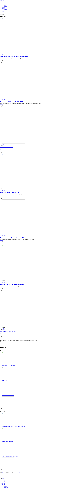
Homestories (5, 6)
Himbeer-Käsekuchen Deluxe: (6, 147)
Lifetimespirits (4, 472)
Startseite (3, 478)
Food (2, 99)
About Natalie (5, 486)
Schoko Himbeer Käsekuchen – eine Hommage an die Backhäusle (14, 56)
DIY (4, 4)
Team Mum (3, 7)
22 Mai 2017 (3, 282)
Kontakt (3, 11)
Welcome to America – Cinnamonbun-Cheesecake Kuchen (10, 456)
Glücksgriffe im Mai (4, 380)
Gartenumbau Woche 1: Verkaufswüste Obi (8, 395)
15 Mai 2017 (3, 329)
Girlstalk (5, 5)
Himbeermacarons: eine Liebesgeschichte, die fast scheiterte (13, 237)
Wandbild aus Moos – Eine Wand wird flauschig (8, 365)
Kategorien (3, 2)
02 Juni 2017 (3, 190)
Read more (1, 104)
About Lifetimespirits (4, 8)
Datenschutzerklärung (16, 472)
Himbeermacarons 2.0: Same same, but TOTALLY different (12, 101)
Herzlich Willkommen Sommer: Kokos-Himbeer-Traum (12, 284)
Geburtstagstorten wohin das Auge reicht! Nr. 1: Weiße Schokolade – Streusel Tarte (13, 426)
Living (4, 3)
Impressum (20, 472)
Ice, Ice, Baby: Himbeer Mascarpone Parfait (9, 192)
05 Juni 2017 (3, 145)
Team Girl (4, 99)
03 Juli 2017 (3, 54)
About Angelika (6, 487)
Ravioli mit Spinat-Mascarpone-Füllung (7, 441)
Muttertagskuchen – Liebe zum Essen (8, 331)
